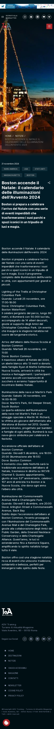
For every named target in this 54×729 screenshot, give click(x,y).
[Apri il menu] (49, 26)
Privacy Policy (16, 696)
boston (30, 175)
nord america (10, 169)
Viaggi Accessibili (17, 668)
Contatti (13, 678)
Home (8, 136)
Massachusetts (12, 175)
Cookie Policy (15, 690)
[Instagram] (25, 17)
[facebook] (31, 17)
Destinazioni (14, 655)
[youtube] (44, 17)
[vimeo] (49, 17)
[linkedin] (37, 17)
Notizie (19, 136)
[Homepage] (6, 26)
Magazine (13, 673)
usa (26, 169)
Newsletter (14, 685)
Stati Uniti (40, 169)
